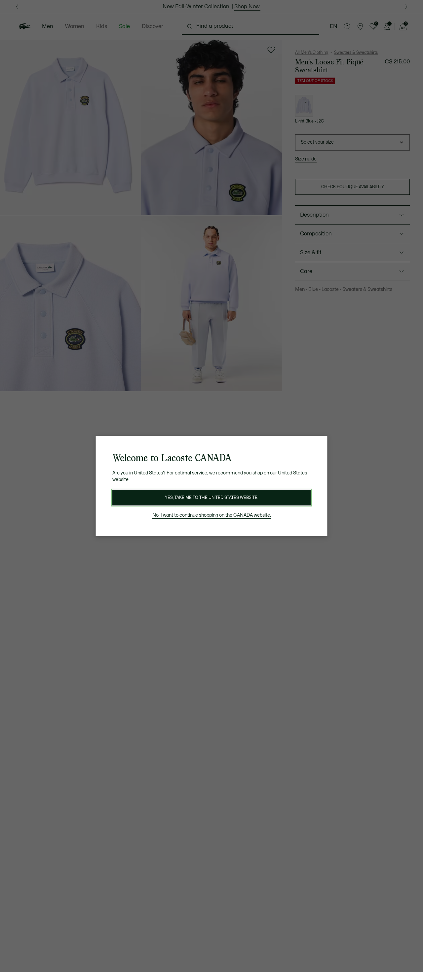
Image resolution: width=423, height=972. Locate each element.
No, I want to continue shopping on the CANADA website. (211, 515)
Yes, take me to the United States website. (211, 498)
